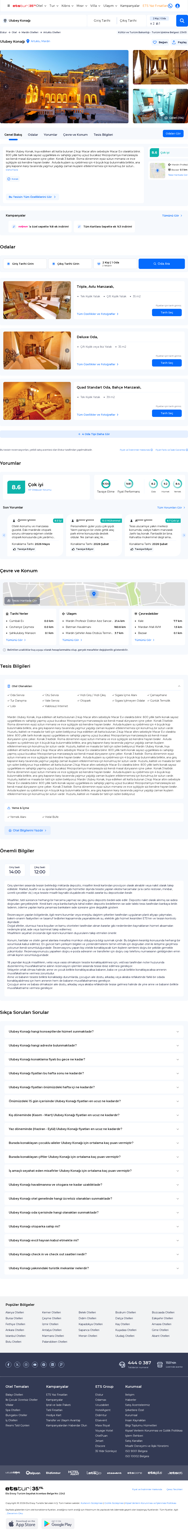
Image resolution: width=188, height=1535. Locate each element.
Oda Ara (164, 263)
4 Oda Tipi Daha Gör (96, 434)
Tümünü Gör (170, 215)
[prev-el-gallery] (6, 87)
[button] (182, 21)
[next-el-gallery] (123, 87)
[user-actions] (178, 6)
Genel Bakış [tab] (13, 134)
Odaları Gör (173, 133)
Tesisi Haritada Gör (24, 600)
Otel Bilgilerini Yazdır (28, 830)
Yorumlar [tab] (50, 134)
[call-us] (171, 6)
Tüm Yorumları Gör (169, 507)
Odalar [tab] (33, 134)
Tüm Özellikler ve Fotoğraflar (96, 314)
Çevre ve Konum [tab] (75, 134)
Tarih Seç (167, 312)
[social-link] (8, 1365)
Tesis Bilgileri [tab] (103, 134)
